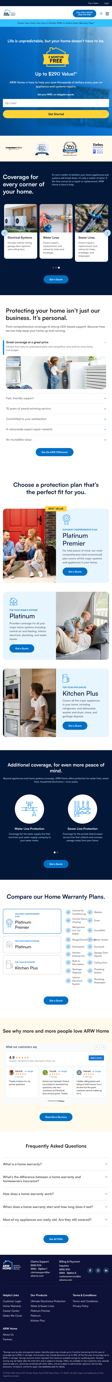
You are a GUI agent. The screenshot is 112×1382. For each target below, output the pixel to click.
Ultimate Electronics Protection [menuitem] (48, 1301)
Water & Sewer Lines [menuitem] (42, 1306)
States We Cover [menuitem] (12, 1315)
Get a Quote (56, 279)
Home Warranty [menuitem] (12, 1306)
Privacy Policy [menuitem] (80, 1306)
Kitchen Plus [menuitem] (38, 1320)
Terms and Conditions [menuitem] (85, 1301)
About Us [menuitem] (8, 1334)
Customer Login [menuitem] (12, 1301)
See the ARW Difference (55, 452)
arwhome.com (48, 1366)
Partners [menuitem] (7, 1339)
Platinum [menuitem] (36, 1315)
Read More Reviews (56, 1117)
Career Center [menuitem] (11, 1310)
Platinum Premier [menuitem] (40, 1310)
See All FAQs (56, 1239)
